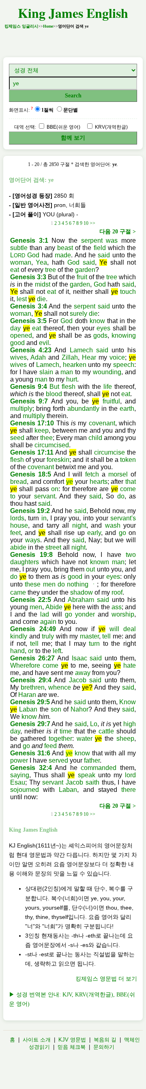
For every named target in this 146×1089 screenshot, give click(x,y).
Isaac (79, 658)
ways (32, 540)
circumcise (109, 452)
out (90, 569)
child (95, 437)
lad (44, 614)
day (15, 328)
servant (44, 496)
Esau (17, 782)
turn (94, 643)
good (17, 342)
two (131, 554)
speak (86, 775)
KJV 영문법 (72, 1040)
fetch (92, 474)
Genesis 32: (29, 767)
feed (50, 745)
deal (129, 628)
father (92, 760)
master (89, 636)
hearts (98, 481)
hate (129, 665)
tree (50, 269)
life (107, 386)
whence (59, 687)
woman (20, 262)
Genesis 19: (28, 510)
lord (130, 775)
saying (19, 775)
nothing (77, 584)
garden (85, 269)
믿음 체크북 (72, 1047)
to (12, 496)
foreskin (58, 459)
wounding (107, 372)
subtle (19, 247)
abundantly (83, 408)
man (66, 372)
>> (92, 223)
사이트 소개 (37, 1040)
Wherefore (25, 665)
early (94, 532)
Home (48, 26)
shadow (81, 592)
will (114, 628)
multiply (21, 408)
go (122, 532)
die (41, 298)
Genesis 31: (28, 753)
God (33, 255)
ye (69, 481)
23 (48, 350)
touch (128, 291)
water (84, 738)
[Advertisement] (73, 40)
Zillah (70, 357)
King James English (73, 12)
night (79, 525)
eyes (103, 328)
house (19, 525)
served (58, 760)
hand (17, 650)
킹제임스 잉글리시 (21, 26)
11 (50, 452)
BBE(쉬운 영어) (62, 127)
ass (117, 607)
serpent (92, 240)
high (129, 723)
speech (123, 364)
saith (92, 782)
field (100, 247)
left (57, 650)
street (53, 547)
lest (22, 298)
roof (117, 592)
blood (54, 393)
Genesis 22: (28, 599)
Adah (38, 357)
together (60, 738)
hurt (71, 379)
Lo (93, 723)
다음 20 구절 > (117, 232)
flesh (68, 386)
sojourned (24, 789)
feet (15, 532)
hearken (74, 364)
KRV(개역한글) (111, 127)
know (97, 320)
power (19, 760)
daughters (24, 562)
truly (48, 636)
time (66, 731)
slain (46, 372)
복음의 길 (105, 1040)
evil (44, 342)
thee (46, 437)
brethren (33, 687)
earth (127, 408)
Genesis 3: (27, 240)
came (18, 592)
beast (65, 247)
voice (117, 357)
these (33, 584)
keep (41, 430)
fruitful (111, 401)
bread (18, 481)
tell (106, 636)
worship (123, 614)
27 (51, 658)
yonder (85, 614)
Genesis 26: (28, 658)
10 (86, 223)
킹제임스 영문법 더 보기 (106, 978)
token (128, 459)
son (56, 709)
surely (78, 313)
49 (52, 628)
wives (18, 357)
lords (17, 518)
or (31, 650)
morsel (118, 474)
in (44, 518)
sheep (125, 738)
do (121, 496)
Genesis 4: (27, 350)
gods (100, 335)
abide (18, 547)
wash (112, 525)
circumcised (51, 445)
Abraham (81, 599)
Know (127, 702)
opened (21, 335)
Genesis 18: (28, 474)
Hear (89, 357)
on (54, 488)
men (49, 584)
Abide (53, 607)
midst (42, 284)
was (112, 240)
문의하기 (103, 1047)
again (48, 621)
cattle (106, 731)
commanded (98, 767)
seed (17, 437)
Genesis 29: (29, 680)
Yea (41, 262)
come (128, 488)
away (82, 672)
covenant (102, 423)
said (104, 255)
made (63, 255)
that (130, 481)
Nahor (79, 709)
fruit (82, 277)
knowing (124, 335)
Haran (27, 694)
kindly (18, 636)
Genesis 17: (28, 423)
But (54, 386)
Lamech (81, 350)
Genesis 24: (29, 628)
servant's (123, 518)
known (99, 562)
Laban (28, 709)
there (128, 789)
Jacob (77, 680)
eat (14, 269)
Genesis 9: (26, 386)
